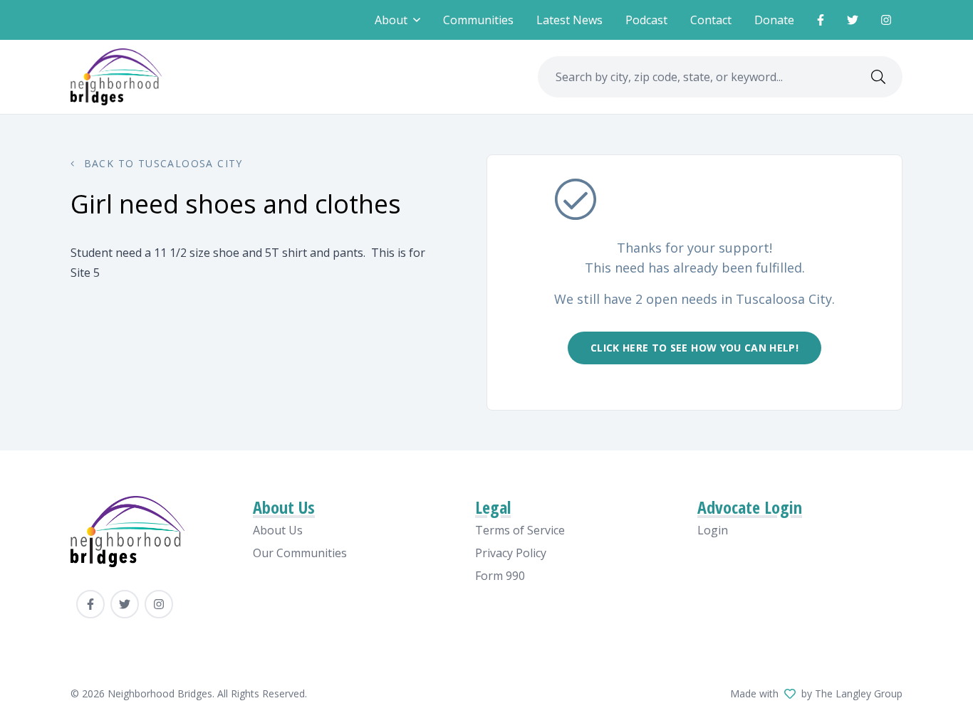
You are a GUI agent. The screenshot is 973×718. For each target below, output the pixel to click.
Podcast (646, 20)
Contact (711, 20)
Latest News (569, 20)
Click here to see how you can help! (694, 347)
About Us (278, 530)
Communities (478, 20)
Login (712, 530)
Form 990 (500, 576)
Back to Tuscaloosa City (161, 163)
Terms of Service (520, 530)
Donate (774, 20)
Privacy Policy (510, 553)
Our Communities (300, 553)
